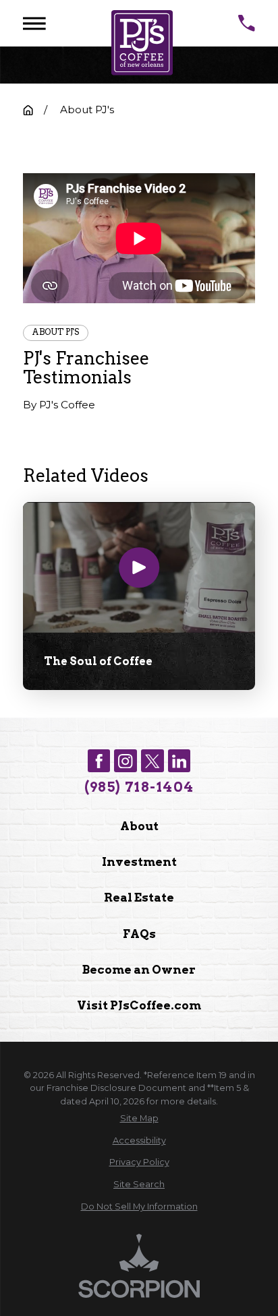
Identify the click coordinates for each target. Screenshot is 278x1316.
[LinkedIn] (179, 760)
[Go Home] (28, 110)
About (139, 826)
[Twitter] (152, 760)
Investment (139, 861)
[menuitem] (139, 1118)
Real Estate (139, 897)
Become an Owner (139, 969)
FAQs (139, 934)
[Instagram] (125, 760)
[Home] (142, 43)
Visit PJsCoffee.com (139, 1005)
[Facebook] (99, 760)
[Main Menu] (34, 23)
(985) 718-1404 (139, 787)
